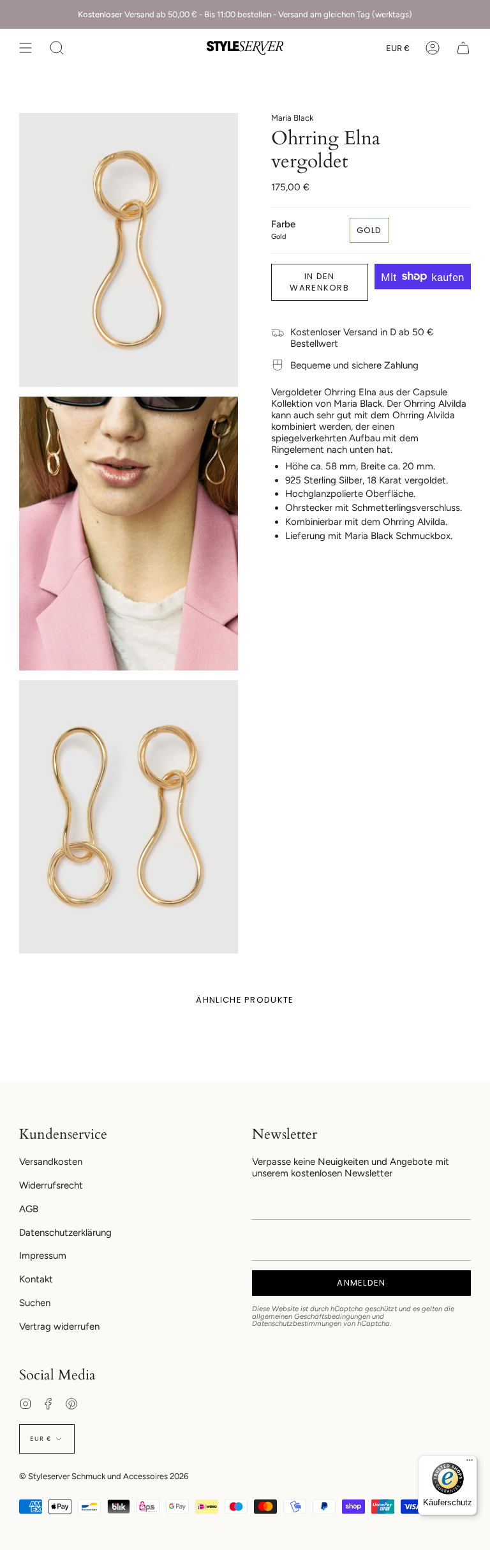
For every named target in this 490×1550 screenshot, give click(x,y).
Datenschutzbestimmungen (296, 1323)
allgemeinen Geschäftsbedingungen (311, 1316)
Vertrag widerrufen (59, 1326)
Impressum (42, 1255)
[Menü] (469, 1463)
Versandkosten (50, 1161)
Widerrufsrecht (51, 1185)
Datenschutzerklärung (65, 1232)
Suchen (34, 1303)
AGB (28, 1209)
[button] (56, 48)
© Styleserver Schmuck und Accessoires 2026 (103, 1476)
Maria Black (292, 118)
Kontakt (36, 1279)
